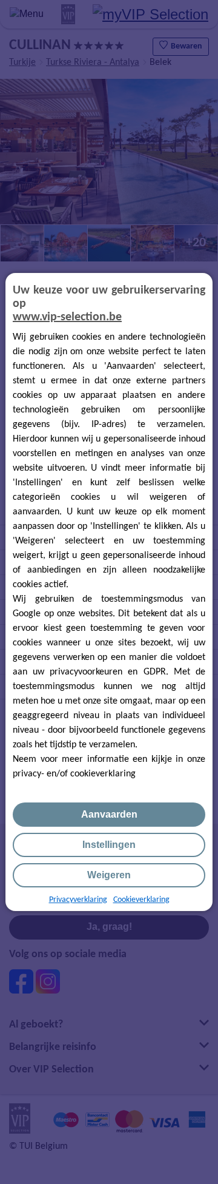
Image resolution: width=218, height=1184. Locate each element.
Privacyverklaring (78, 899)
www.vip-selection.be (67, 317)
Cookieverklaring (141, 899)
